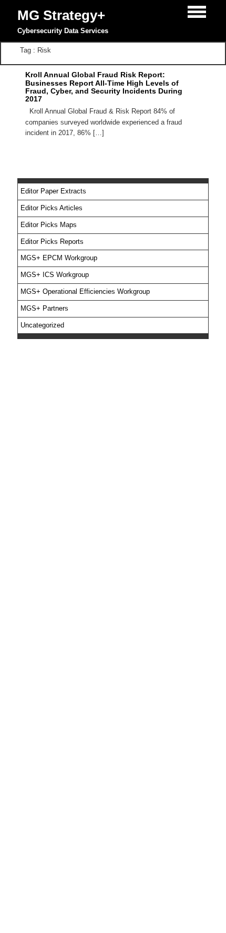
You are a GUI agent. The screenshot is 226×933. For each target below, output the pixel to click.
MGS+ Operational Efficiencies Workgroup (85, 291)
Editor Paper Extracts (53, 191)
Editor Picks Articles (51, 208)
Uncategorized (42, 325)
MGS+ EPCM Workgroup (58, 258)
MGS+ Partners (44, 308)
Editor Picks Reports (52, 241)
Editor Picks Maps (48, 225)
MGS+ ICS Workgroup (54, 275)
